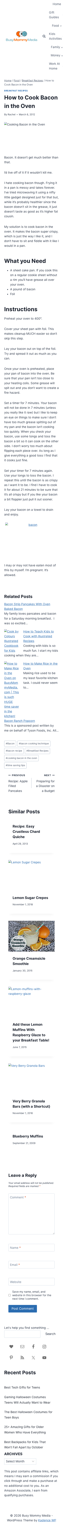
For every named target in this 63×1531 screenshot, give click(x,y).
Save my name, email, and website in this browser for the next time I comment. (31, 1295)
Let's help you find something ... (26, 1328)
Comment (18, 1197)
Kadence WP (47, 1520)
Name (15, 1247)
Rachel (11, 114)
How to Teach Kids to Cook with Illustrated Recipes (38, 636)
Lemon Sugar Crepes (30, 898)
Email (15, 1265)
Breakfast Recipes (16, 90)
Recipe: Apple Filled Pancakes (18, 783)
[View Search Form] (44, 36)
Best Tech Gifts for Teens (22, 1387)
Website (15, 1282)
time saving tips (15, 765)
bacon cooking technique (34, 743)
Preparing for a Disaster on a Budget (45, 783)
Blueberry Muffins (28, 1136)
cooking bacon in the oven (21, 758)
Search (50, 1334)
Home (57, 4)
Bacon (10, 743)
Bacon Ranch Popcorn (19, 721)
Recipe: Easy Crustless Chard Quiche (26, 831)
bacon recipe (14, 750)
